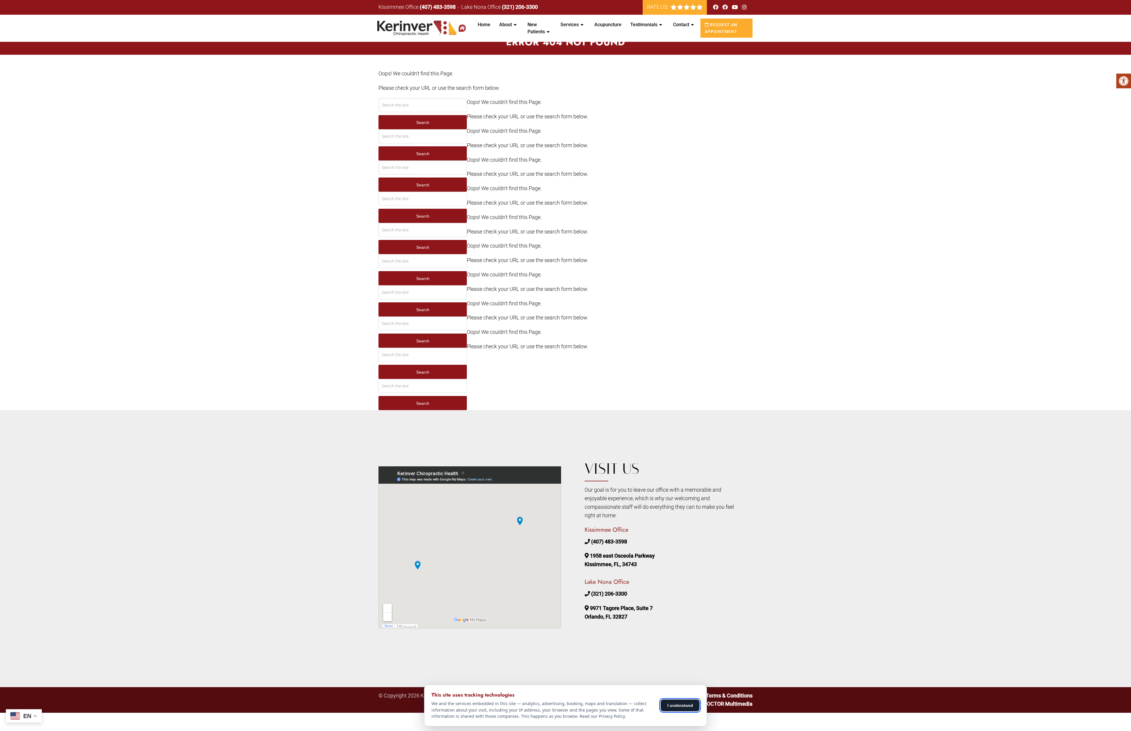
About (505, 24)
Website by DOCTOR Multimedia (714, 704)
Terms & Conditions (729, 695)
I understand (680, 705)
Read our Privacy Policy (602, 716)
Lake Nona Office (481, 7)
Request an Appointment (721, 28)
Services (569, 24)
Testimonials (643, 24)
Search (422, 122)
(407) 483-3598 (438, 7)
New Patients (536, 28)
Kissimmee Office (399, 7)
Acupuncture (607, 24)
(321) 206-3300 (520, 7)
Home (484, 24)
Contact (681, 24)
